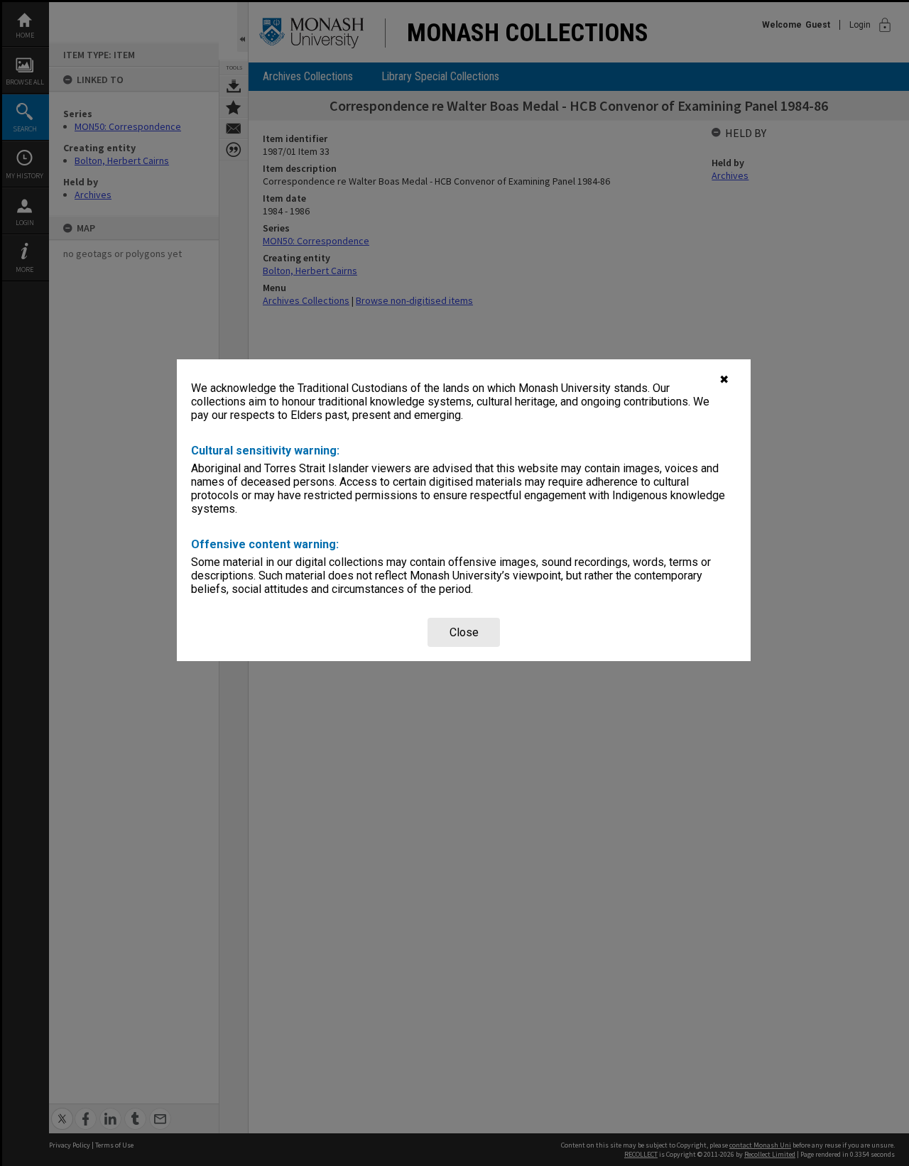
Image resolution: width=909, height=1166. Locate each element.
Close (464, 632)
